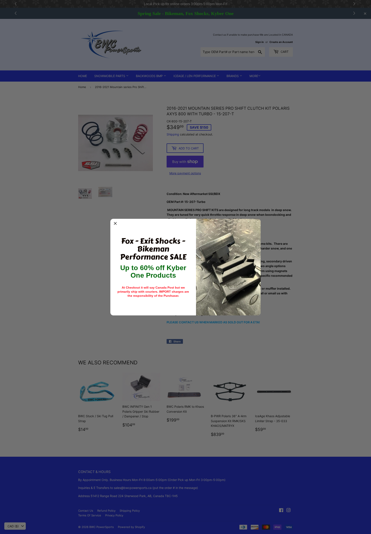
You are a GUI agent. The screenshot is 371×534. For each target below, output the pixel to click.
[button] (115, 223)
